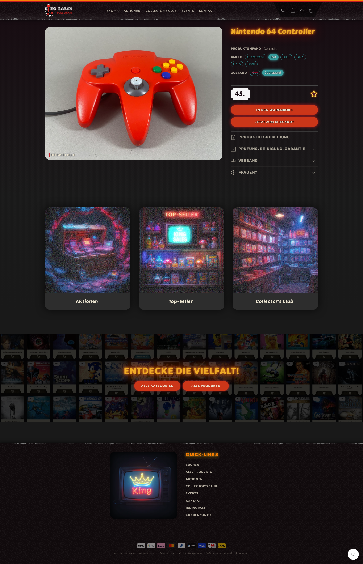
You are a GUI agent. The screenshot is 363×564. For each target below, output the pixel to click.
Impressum (242, 553)
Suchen (192, 465)
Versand (227, 553)
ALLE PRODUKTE (205, 386)
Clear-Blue (256, 57)
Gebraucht (272, 73)
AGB (180, 553)
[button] (112, 11)
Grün (237, 64)
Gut (256, 73)
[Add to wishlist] (314, 94)
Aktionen (87, 301)
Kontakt (193, 500)
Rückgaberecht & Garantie (203, 553)
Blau (286, 57)
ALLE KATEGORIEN (157, 386)
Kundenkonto (198, 515)
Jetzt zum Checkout (274, 122)
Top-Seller (180, 301)
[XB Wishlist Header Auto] (301, 10)
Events (192, 493)
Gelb (300, 57)
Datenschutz (166, 553)
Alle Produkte (199, 472)
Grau (253, 64)
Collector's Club (274, 301)
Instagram (195, 508)
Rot (273, 57)
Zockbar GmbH (145, 553)
